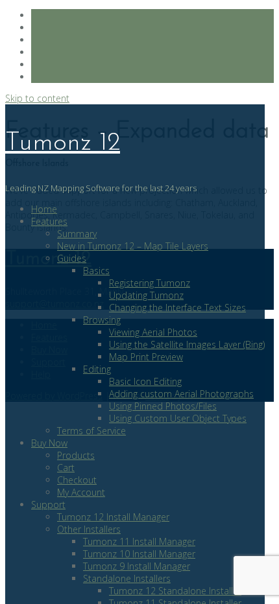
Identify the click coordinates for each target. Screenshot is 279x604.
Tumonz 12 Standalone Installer (175, 591)
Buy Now (49, 443)
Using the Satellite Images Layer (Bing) (187, 344)
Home (44, 209)
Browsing (102, 320)
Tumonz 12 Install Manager (113, 517)
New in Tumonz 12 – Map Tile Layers (132, 246)
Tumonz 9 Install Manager (136, 566)
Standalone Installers (127, 578)
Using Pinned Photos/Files (163, 406)
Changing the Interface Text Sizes (177, 307)
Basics (96, 270)
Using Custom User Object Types (178, 418)
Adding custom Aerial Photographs (181, 394)
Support (48, 504)
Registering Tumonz (149, 283)
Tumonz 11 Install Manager (139, 541)
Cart (66, 467)
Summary (77, 233)
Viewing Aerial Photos (153, 332)
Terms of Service (91, 430)
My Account (81, 492)
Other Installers (89, 529)
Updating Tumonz (146, 295)
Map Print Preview (146, 357)
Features (49, 221)
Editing (97, 369)
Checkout (77, 480)
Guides (71, 258)
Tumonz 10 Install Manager (139, 554)
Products (76, 455)
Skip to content (37, 98)
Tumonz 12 (62, 143)
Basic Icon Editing (145, 381)
